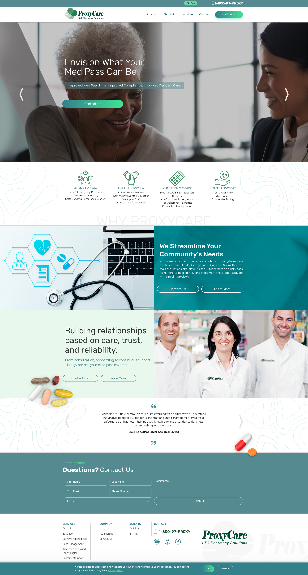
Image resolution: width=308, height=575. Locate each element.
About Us (104, 528)
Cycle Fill (68, 528)
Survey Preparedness (75, 538)
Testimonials (106, 533)
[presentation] (13, 90)
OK (208, 568)
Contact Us (92, 108)
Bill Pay (191, 3)
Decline (224, 568)
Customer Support (73, 558)
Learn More (222, 289)
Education (68, 533)
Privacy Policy (115, 570)
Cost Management (73, 543)
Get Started (136, 528)
